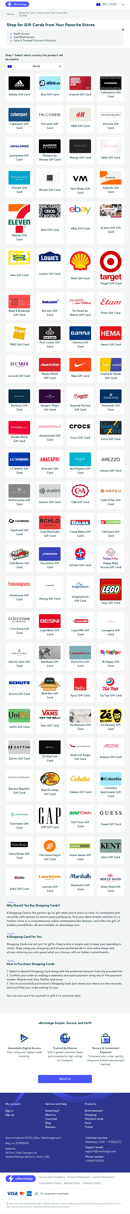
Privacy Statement (78, 1177)
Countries (51, 1119)
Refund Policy (72, 1183)
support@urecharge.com (100, 1151)
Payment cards (94, 1119)
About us (65, 1079)
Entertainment (94, 1111)
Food (88, 1123)
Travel (89, 1127)
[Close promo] (123, 29)
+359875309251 (94, 1161)
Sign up (9, 1115)
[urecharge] (17, 4)
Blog (48, 1123)
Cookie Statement (103, 1177)
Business (50, 1127)
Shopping (90, 1115)
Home (10, 14)
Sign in (9, 1111)
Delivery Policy (91, 1183)
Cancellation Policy (50, 1183)
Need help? (52, 1111)
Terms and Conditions (52, 1177)
